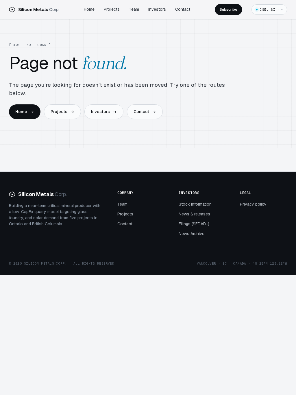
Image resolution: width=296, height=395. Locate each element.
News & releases (194, 214)
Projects (112, 9)
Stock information (195, 204)
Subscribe (228, 9)
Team (134, 9)
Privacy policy (253, 204)
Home (89, 9)
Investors (157, 9)
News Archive (191, 233)
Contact (182, 9)
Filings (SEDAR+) (194, 223)
